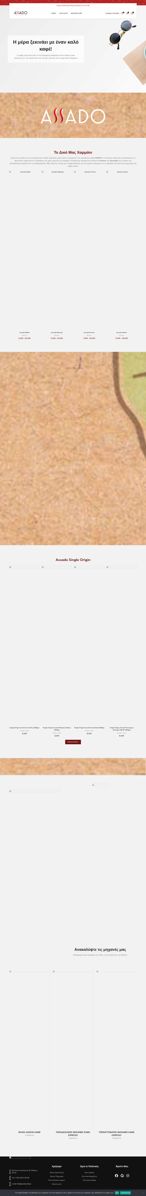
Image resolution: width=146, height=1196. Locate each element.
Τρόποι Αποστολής (56, 1173)
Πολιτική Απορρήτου (89, 1176)
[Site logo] (21, 13)
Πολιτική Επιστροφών (56, 1180)
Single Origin (24, 731)
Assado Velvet (121, 332)
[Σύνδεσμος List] (24, 1178)
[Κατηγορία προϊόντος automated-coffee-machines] (116, 1055)
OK (117, 1193)
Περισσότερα (72, 742)
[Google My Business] (122, 1176)
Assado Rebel (24, 332)
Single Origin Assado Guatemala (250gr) (89, 727)
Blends (24, 335)
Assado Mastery (57, 332)
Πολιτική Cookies (89, 1180)
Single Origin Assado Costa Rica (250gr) (24, 727)
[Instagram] (127, 1176)
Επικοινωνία (56, 1184)
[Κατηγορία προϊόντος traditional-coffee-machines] (73, 1055)
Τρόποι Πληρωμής (56, 1176)
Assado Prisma (89, 332)
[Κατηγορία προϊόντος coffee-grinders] (29, 1054)
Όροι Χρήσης (89, 1173)
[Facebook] (116, 1176)
